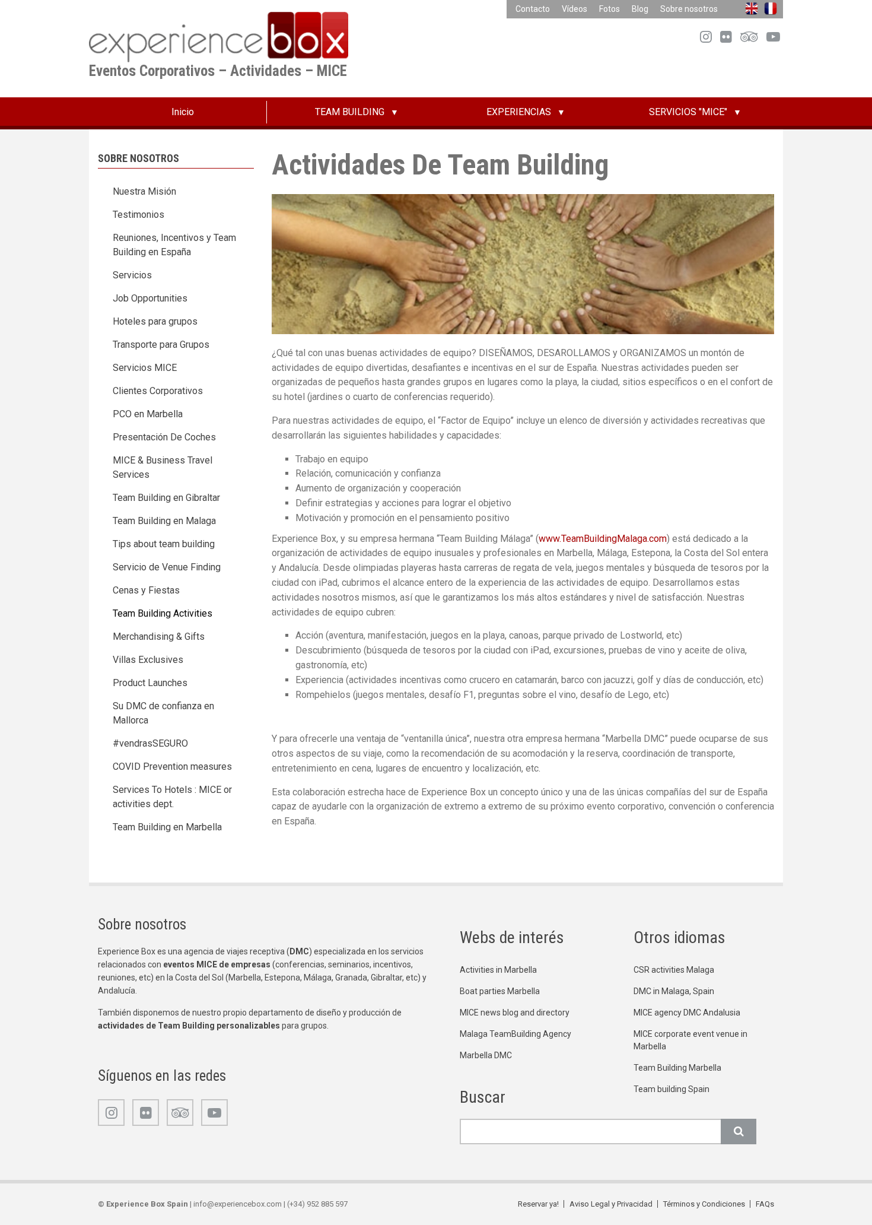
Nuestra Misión (144, 191)
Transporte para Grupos (161, 344)
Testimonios (138, 214)
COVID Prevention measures (172, 766)
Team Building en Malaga (164, 520)
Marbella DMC (486, 1055)
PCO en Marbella (148, 414)
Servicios (132, 275)
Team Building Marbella (677, 1067)
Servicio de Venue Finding (167, 567)
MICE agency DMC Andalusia (687, 1012)
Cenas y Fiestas (146, 590)
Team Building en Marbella (167, 827)
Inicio (182, 112)
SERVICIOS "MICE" (688, 112)
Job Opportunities (150, 298)
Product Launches (150, 682)
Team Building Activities (162, 613)
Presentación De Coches (164, 437)
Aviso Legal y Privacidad (611, 1204)
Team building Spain (671, 1089)
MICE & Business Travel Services (162, 467)
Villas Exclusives (148, 659)
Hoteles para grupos (155, 321)
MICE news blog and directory (514, 1012)
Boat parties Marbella (500, 991)
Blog (640, 9)
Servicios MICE (145, 367)
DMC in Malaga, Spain (674, 991)
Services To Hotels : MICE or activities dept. (172, 797)
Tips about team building (164, 544)
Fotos (609, 9)
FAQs (765, 1204)
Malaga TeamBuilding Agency (515, 1034)
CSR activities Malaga (674, 970)
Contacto (532, 9)
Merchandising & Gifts (159, 636)
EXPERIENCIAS (518, 112)
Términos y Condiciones (704, 1204)
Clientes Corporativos (158, 390)
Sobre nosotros (689, 9)
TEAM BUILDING (349, 112)
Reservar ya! (538, 1204)
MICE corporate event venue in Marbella (690, 1040)
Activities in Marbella (498, 970)
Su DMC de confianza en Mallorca (163, 713)
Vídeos (574, 9)
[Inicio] (218, 36)
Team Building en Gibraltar (166, 497)
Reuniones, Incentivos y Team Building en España (174, 245)
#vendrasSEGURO (150, 743)
